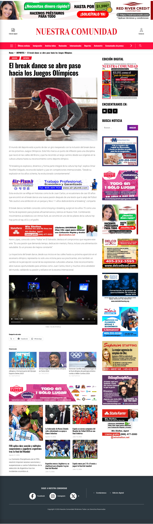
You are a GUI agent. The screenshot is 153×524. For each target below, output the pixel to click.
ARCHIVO (14, 58)
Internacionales (75, 45)
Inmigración (37, 45)
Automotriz (98, 45)
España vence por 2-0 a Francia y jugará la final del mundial (84, 464)
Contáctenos (101, 493)
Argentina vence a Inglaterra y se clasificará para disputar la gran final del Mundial (57, 466)
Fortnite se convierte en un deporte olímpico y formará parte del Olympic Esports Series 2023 (22, 371)
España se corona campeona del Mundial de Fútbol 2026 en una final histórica (84, 431)
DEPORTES (26, 58)
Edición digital (118, 493)
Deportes (87, 45)
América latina (50, 45)
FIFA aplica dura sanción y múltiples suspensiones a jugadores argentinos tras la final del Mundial (25, 448)
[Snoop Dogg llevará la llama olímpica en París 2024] (53, 360)
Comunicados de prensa (114, 45)
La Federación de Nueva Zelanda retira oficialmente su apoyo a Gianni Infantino (56, 431)
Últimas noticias (24, 45)
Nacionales (63, 45)
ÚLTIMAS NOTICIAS (23, 442)
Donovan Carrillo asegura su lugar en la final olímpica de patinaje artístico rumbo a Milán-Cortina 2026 (82, 371)
